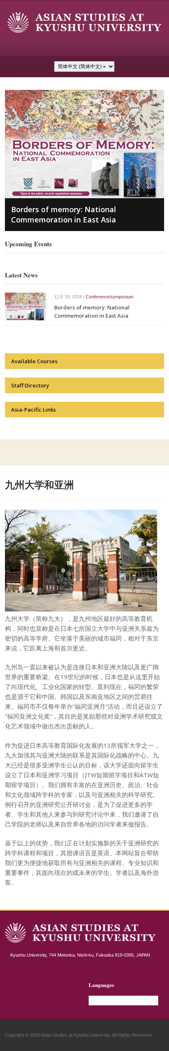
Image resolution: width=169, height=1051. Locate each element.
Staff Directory (30, 385)
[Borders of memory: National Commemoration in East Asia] (25, 306)
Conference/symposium (109, 296)
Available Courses (34, 361)
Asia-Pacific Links (33, 409)
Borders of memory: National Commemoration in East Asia (63, 214)
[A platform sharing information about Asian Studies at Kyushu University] (84, 22)
